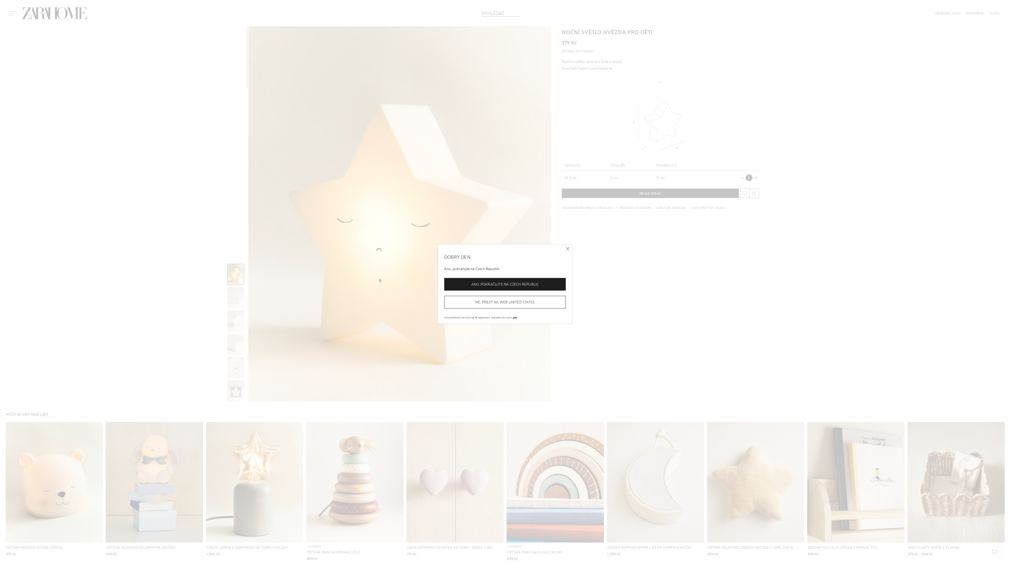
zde (515, 317)
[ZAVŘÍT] (567, 248)
